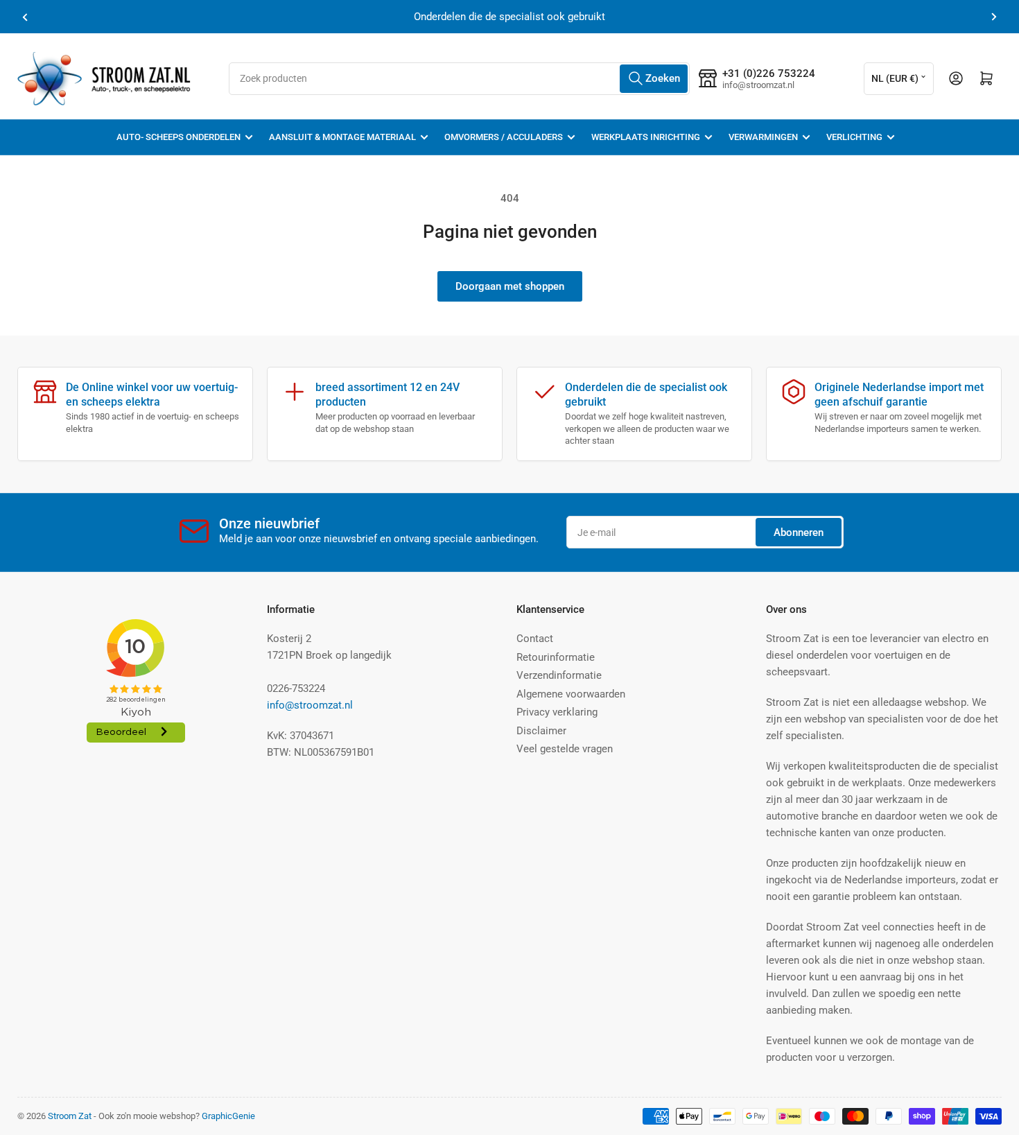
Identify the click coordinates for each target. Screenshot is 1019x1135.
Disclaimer (541, 731)
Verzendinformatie (559, 675)
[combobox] (459, 78)
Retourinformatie (555, 657)
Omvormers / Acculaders (503, 137)
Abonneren (799, 532)
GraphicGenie (228, 1116)
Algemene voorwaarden (570, 694)
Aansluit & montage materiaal (342, 137)
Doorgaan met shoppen (509, 286)
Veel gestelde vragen (564, 749)
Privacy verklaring (557, 712)
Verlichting (854, 137)
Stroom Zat (70, 1116)
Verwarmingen (763, 137)
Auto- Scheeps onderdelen (178, 137)
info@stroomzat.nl (310, 705)
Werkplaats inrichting (645, 137)
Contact (534, 638)
